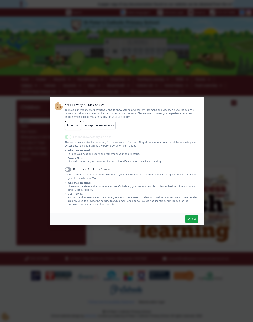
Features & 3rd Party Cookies (92, 169)
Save (193, 219)
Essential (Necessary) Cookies (92, 137)
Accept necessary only (99, 125)
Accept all (73, 125)
